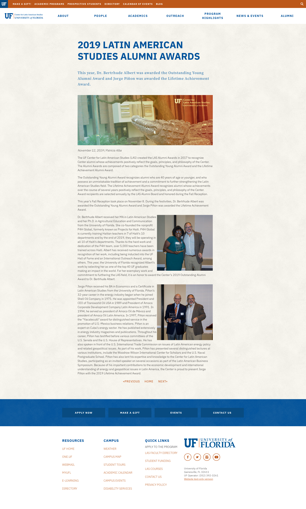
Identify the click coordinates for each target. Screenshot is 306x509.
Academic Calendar (118, 472)
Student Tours (114, 464)
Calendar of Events (138, 4)
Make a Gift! (22, 4)
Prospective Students (84, 4)
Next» (163, 381)
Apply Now (84, 412)
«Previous (131, 381)
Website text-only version (198, 479)
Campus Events (115, 480)
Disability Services (118, 488)
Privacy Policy (156, 485)
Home (149, 381)
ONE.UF (67, 457)
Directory (112, 4)
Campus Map (112, 457)
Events (176, 412)
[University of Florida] (210, 443)
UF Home (68, 449)
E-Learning (70, 480)
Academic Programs (49, 4)
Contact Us (222, 412)
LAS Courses (154, 469)
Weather (110, 449)
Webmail (68, 464)
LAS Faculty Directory (161, 453)
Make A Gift (130, 412)
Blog (159, 4)
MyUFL (66, 472)
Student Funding (158, 461)
